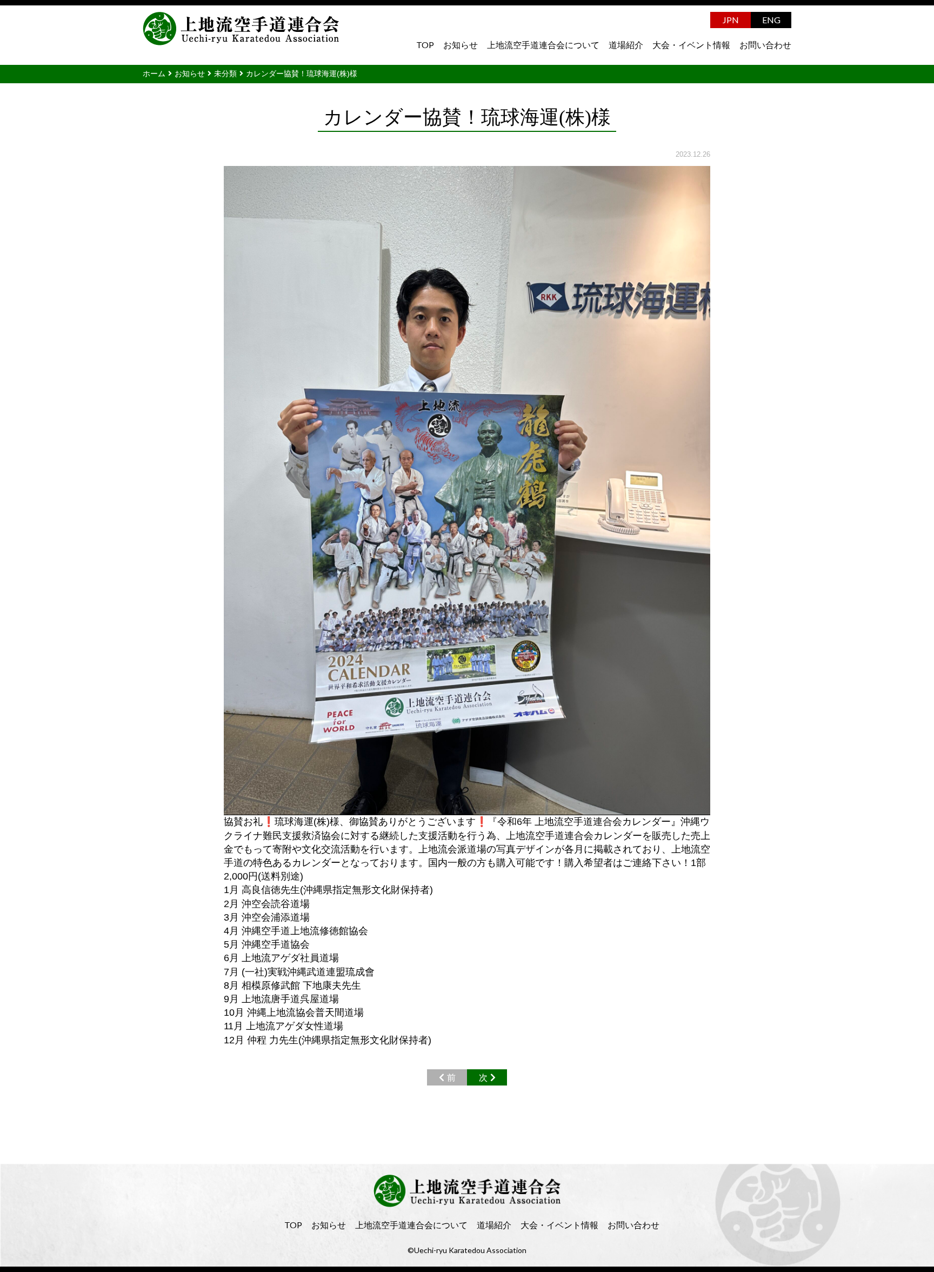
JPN (731, 20)
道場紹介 (626, 44)
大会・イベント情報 (691, 44)
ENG (771, 20)
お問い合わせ (765, 44)
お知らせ (460, 44)
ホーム (154, 73)
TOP (425, 44)
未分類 (225, 73)
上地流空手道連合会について (543, 44)
